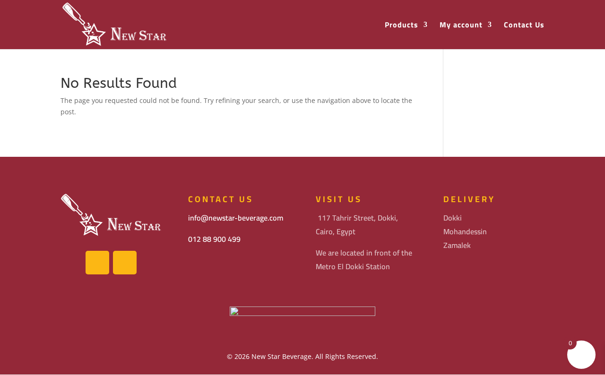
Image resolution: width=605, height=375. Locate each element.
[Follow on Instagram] (125, 262)
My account (461, 25)
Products (401, 25)
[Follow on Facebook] (97, 262)
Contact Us (524, 25)
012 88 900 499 (214, 239)
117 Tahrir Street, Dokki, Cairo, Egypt (357, 225)
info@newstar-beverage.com (235, 218)
